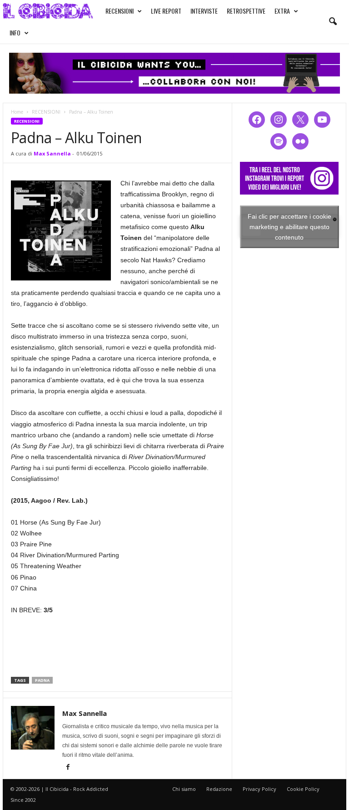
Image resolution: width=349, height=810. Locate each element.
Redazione (219, 788)
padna (42, 680)
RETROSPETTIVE (246, 10)
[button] (333, 22)
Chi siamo (184, 788)
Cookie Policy (303, 788)
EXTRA (282, 10)
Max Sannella (52, 153)
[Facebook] (67, 768)
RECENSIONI (119, 10)
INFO (15, 32)
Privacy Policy (259, 788)
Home (17, 112)
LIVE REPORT (166, 10)
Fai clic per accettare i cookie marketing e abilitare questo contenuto (289, 226)
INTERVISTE (204, 10)
